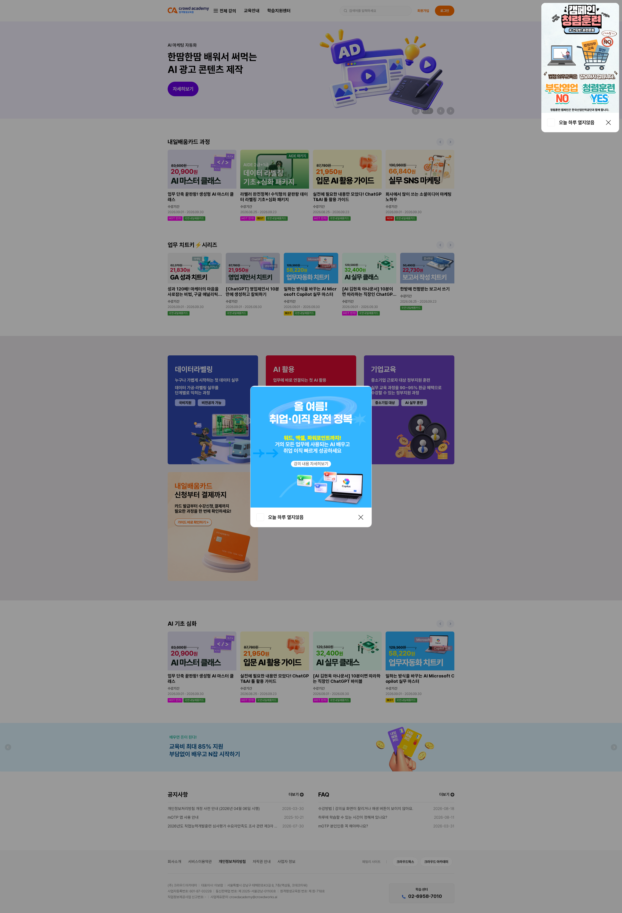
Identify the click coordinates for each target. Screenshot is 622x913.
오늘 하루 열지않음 (576, 122)
